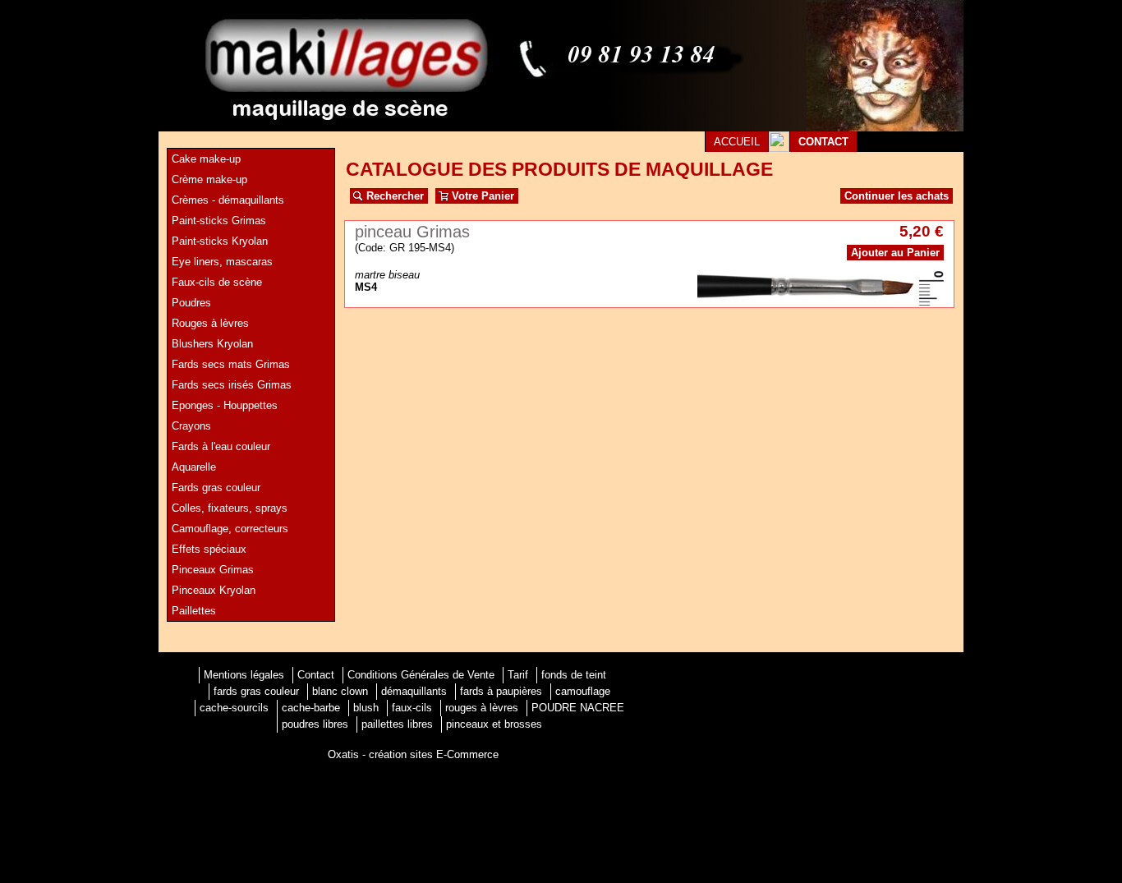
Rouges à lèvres (210, 323)
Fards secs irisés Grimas (232, 385)
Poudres (191, 303)
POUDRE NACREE (577, 707)
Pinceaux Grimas (213, 569)
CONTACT (823, 142)
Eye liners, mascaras (222, 261)
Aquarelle (194, 467)
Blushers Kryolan (212, 344)
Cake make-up (206, 159)
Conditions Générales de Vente (420, 675)
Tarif (518, 675)
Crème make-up (209, 179)
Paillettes (194, 611)
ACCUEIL (737, 142)
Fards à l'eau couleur (221, 446)
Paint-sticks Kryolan (220, 241)
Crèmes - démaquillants (228, 200)
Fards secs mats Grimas (231, 364)
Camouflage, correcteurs (230, 528)
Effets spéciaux (209, 549)
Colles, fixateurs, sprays (229, 508)
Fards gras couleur (216, 487)
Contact (315, 675)
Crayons (191, 426)
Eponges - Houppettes (225, 405)
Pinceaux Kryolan (213, 590)
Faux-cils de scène (217, 282)
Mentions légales (244, 675)
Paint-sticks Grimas (219, 220)
